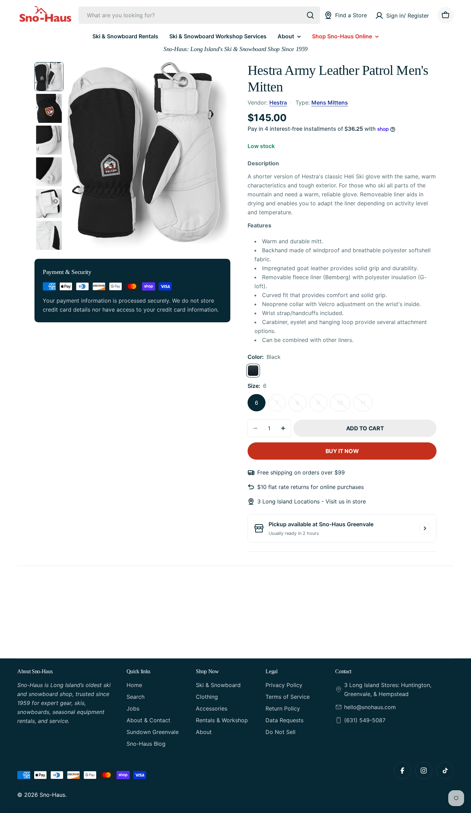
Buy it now (342, 451)
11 (366, 405)
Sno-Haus (52, 794)
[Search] (310, 15)
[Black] (253, 370)
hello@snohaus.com (370, 707)
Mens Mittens (329, 102)
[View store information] (425, 528)
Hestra (278, 102)
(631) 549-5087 (364, 720)
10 (343, 405)
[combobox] (199, 15)
